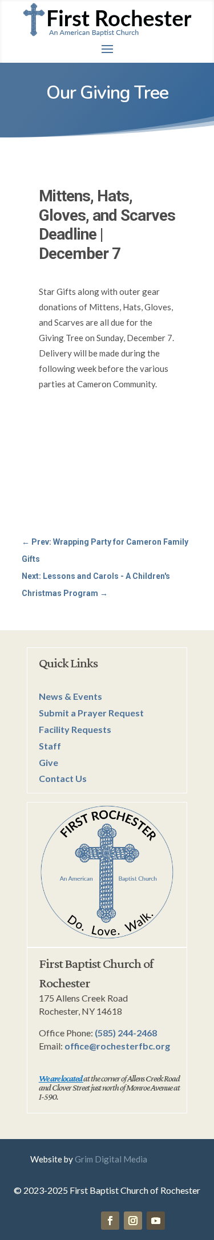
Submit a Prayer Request (91, 712)
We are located (60, 1078)
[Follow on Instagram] (133, 1220)
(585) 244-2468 (126, 1032)
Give (48, 762)
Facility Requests (75, 729)
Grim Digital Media (111, 1159)
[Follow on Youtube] (156, 1220)
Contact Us (63, 778)
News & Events (70, 696)
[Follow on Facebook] (110, 1220)
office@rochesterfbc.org (117, 1045)
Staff (50, 745)
